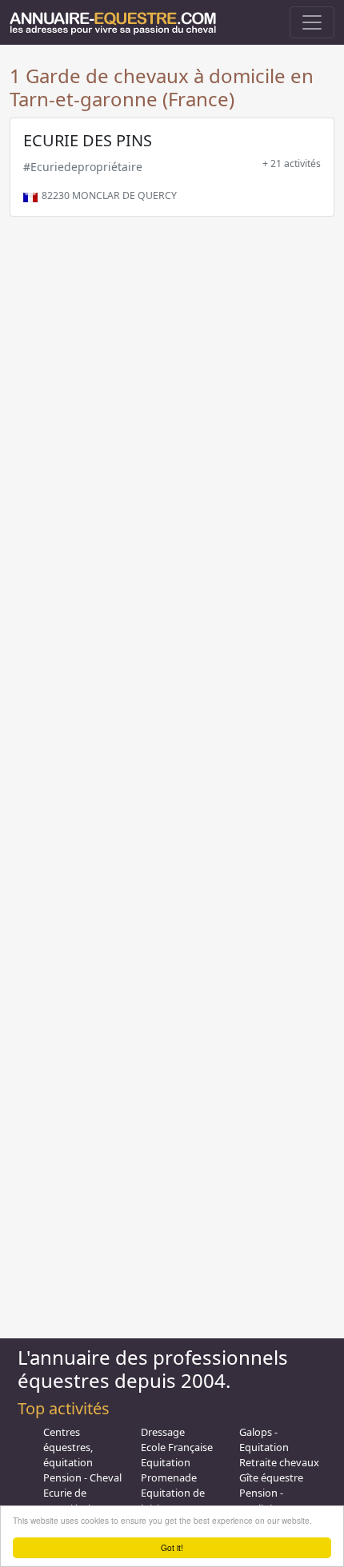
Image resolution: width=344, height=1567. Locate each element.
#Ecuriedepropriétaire (82, 166)
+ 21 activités (291, 163)
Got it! (172, 1547)
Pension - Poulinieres (265, 1500)
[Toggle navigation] (312, 22)
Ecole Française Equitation (177, 1454)
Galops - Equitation (264, 1439)
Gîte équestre (271, 1477)
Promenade (169, 1477)
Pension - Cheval (82, 1477)
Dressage (163, 1432)
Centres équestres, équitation (68, 1447)
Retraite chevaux (279, 1462)
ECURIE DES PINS (87, 140)
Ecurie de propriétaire (71, 1500)
